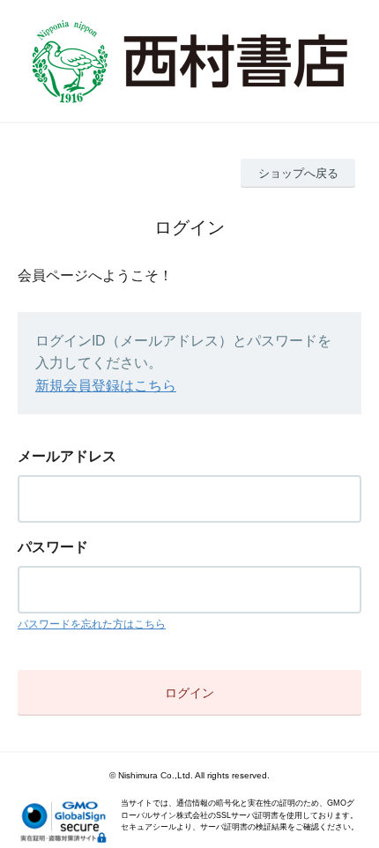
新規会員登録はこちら (105, 385)
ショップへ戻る (298, 173)
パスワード (53, 546)
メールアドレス (67, 456)
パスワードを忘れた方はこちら (92, 624)
